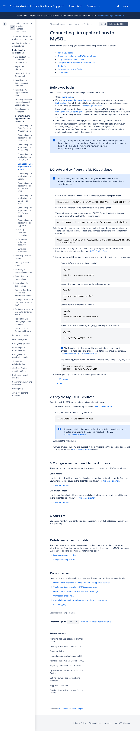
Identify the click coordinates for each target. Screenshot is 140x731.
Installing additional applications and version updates (23, 102)
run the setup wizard (81, 449)
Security (108, 723)
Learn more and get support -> (110, 15)
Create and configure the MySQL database (77, 56)
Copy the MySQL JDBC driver (71, 59)
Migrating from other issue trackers (65, 665)
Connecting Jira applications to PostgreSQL (25, 147)
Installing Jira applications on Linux (21, 92)
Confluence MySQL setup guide (69, 112)
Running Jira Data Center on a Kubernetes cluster (23, 293)
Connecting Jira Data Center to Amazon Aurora (25, 128)
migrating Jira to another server (78, 100)
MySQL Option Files (98, 251)
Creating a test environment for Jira (65, 646)
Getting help (17, 389)
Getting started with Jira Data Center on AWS (24, 302)
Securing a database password (22, 242)
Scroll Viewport (77, 709)
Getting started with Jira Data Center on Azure (24, 312)
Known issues (63, 72)
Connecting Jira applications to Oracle (25, 176)
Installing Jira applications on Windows (21, 83)
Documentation (75, 6)
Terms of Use (95, 723)
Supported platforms (59, 685)
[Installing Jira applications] (82, 24)
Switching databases (92, 105)
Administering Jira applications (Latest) (24, 26)
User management (20, 339)
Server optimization (58, 651)
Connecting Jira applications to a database (22, 118)
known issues (67, 97)
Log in (125, 6)
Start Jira (62, 66)
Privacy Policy (79, 723)
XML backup (61, 103)
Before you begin (65, 53)
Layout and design (20, 335)
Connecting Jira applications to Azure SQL (25, 138)
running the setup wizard (75, 434)
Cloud (103, 24)
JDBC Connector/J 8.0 (104, 406)
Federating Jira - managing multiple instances (23, 321)
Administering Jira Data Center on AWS (67, 661)
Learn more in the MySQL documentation (79, 353)
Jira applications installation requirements (22, 59)
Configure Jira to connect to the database (76, 62)
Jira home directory (111, 481)
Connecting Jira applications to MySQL (25, 166)
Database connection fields (70, 69)
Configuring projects (21, 343)
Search (118, 6)
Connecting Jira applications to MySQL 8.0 (25, 157)
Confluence (63, 709)
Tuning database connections (23, 232)
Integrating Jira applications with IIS (66, 656)
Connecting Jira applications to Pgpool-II (25, 223)
